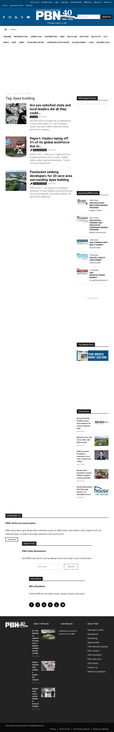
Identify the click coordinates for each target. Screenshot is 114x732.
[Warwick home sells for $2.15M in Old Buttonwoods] (101, 441)
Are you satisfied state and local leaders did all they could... (50, 109)
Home (8, 93)
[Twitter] (22, 17)
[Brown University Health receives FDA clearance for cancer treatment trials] (101, 422)
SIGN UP (71, 566)
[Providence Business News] (57, 15)
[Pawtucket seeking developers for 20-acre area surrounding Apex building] (16, 180)
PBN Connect (93, 650)
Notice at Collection (101, 729)
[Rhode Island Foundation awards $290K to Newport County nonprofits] (101, 474)
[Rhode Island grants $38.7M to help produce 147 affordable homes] (101, 490)
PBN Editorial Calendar (97, 646)
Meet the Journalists (96, 671)
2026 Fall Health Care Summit (97, 259)
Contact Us (92, 667)
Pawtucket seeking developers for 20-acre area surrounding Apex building (51, 176)
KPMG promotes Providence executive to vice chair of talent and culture (84, 456)
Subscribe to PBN (95, 629)
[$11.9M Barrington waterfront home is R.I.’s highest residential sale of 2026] (48, 634)
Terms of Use (64, 729)
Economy (34, 117)
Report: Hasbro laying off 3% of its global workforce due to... (50, 142)
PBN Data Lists (94, 659)
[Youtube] (28, 17)
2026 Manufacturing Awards (97, 275)
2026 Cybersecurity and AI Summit (98, 243)
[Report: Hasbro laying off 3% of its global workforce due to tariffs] (16, 146)
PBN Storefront (94, 654)
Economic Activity (40, 150)
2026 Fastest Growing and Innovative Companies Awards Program (98, 225)
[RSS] (50, 604)
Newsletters (92, 634)
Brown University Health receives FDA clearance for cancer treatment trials (84, 423)
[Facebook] (3, 17)
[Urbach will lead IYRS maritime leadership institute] (48, 666)
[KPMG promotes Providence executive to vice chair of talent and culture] (101, 455)
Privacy (53, 729)
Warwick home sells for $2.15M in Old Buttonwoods (84, 439)
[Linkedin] (16, 17)
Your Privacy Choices (81, 729)
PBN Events (92, 663)
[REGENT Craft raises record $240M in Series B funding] (48, 692)
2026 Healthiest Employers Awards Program (98, 205)
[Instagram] (10, 17)
